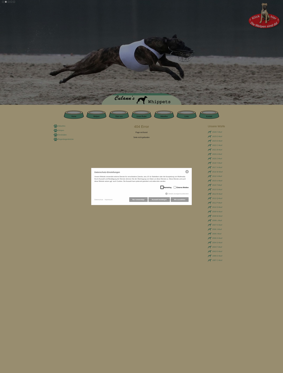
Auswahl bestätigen (159, 199)
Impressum (109, 199)
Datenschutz (98, 199)
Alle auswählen (179, 199)
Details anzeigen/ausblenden (178, 194)
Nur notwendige (138, 199)
